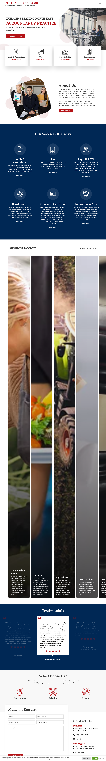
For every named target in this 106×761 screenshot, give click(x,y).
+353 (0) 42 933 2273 (81, 735)
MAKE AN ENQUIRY (89, 249)
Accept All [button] (94, 758)
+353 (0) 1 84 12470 (81, 752)
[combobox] (50, 722)
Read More (101, 758)
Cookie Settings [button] (86, 758)
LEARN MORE (20, 175)
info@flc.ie (78, 739)
